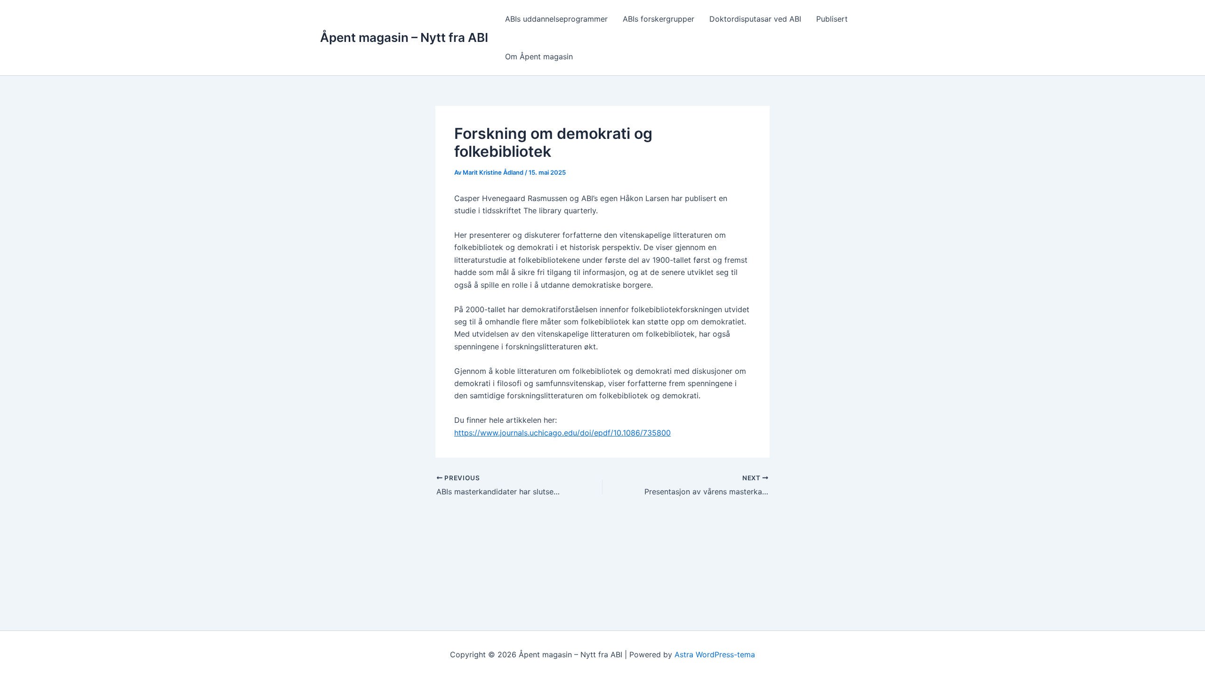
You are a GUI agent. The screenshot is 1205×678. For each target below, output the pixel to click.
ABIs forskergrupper (658, 19)
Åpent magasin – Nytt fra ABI (404, 37)
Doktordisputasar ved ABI (755, 19)
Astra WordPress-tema (715, 654)
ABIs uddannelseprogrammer (556, 19)
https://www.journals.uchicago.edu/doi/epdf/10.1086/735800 (562, 432)
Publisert (832, 19)
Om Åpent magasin (539, 56)
